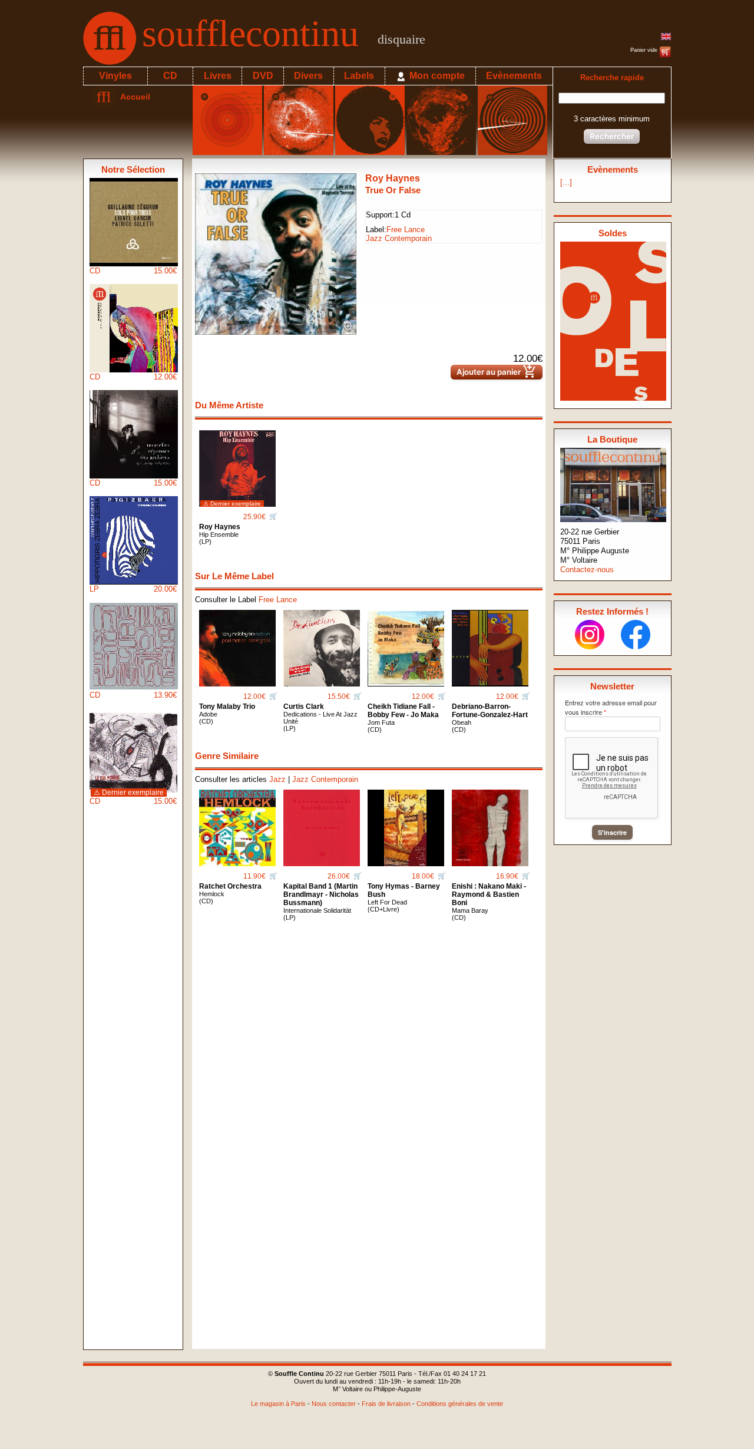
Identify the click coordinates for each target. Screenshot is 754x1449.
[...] (566, 182)
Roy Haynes (392, 178)
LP (133, 589)
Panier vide (644, 50)
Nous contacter (334, 1403)
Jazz (277, 779)
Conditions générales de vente (459, 1403)
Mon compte (436, 76)
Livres (218, 76)
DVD (263, 76)
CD (170, 76)
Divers (308, 76)
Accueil (132, 96)
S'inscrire (612, 832)
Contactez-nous (587, 569)
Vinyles (115, 76)
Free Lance (405, 229)
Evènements (514, 76)
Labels (359, 76)
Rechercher (612, 136)
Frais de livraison (386, 1403)
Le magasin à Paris (278, 1403)
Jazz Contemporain (399, 238)
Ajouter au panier (497, 372)
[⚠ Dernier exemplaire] (237, 464)
